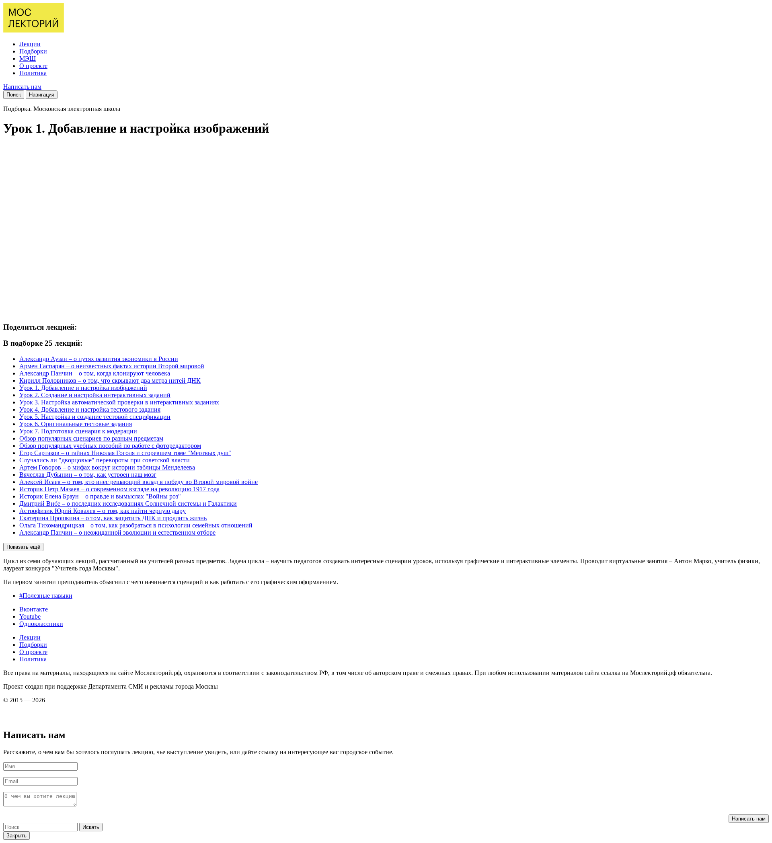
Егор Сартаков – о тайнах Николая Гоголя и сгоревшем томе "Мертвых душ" (125, 452)
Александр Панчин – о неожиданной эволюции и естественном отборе (117, 532)
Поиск (13, 95)
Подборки (33, 51)
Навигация (41, 95)
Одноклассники (41, 623)
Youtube (30, 616)
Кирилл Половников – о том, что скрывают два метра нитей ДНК (110, 380)
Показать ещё (23, 547)
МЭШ (27, 58)
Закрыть (16, 836)
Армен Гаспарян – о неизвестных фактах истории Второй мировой (111, 366)
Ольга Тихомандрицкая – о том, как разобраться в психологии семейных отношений (136, 525)
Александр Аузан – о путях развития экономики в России (98, 358)
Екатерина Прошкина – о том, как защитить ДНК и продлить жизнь (113, 518)
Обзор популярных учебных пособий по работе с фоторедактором (110, 445)
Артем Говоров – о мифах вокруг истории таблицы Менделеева (107, 467)
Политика (33, 73)
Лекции (30, 44)
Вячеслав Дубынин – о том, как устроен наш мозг (87, 474)
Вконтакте (33, 609)
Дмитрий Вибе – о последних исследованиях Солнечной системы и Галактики (128, 503)
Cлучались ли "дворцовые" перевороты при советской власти (104, 460)
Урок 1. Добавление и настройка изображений (83, 387)
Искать (90, 827)
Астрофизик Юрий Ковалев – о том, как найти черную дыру (102, 510)
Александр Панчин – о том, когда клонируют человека (94, 373)
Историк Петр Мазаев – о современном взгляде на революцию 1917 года (119, 489)
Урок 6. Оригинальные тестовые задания (75, 423)
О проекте (33, 65)
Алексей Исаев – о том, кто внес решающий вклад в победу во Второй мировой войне (138, 481)
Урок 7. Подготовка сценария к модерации (78, 431)
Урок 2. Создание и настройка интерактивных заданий (94, 395)
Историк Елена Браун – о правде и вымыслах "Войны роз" (100, 496)
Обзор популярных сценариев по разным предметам (91, 438)
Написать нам (22, 86)
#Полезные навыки (45, 595)
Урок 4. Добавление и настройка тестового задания (89, 409)
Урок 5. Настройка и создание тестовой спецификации (94, 416)
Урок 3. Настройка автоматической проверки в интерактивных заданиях (119, 402)
